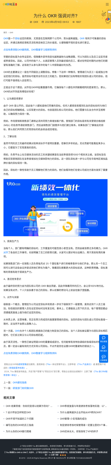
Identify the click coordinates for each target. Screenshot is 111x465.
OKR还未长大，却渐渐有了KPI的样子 (79, 431)
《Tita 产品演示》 (84, 364)
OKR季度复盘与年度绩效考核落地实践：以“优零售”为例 (84, 406)
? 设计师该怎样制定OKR (18, 412)
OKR (35, 21)
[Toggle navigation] (107, 4)
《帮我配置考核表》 (17, 368)
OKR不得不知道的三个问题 (20, 418)
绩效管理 (22, 364)
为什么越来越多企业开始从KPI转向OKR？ (81, 412)
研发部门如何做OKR (23, 388)
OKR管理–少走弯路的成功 (73, 418)
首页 (5, 32)
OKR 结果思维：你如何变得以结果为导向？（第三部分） (29, 406)
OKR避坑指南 (20, 382)
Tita (48, 364)
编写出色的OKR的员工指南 (20, 425)
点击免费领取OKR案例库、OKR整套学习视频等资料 (30, 49)
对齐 (5, 252)
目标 (17, 38)
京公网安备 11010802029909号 (79, 458)
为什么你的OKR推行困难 (18, 431)
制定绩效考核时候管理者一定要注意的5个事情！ (84, 425)
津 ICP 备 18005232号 (57, 458)
